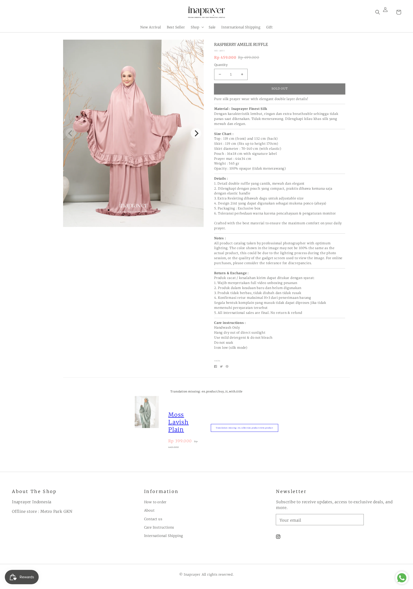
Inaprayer (192, 575)
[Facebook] (215, 366)
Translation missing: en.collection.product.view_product (244, 428)
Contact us (153, 519)
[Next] (196, 133)
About (149, 510)
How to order (155, 502)
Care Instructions (159, 527)
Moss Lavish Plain (178, 422)
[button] (377, 12)
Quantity (221, 65)
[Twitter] (221, 366)
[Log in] (388, 12)
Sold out (280, 88)
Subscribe (381, 519)
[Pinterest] (227, 366)
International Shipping (163, 536)
